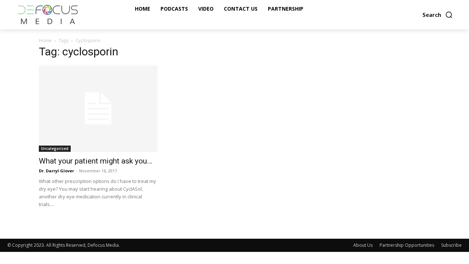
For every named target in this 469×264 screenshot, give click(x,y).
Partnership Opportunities (407, 245)
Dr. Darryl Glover (56, 170)
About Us (363, 245)
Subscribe (451, 245)
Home (45, 40)
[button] (437, 14)
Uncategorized (55, 148)
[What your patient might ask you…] (98, 109)
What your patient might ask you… (95, 161)
